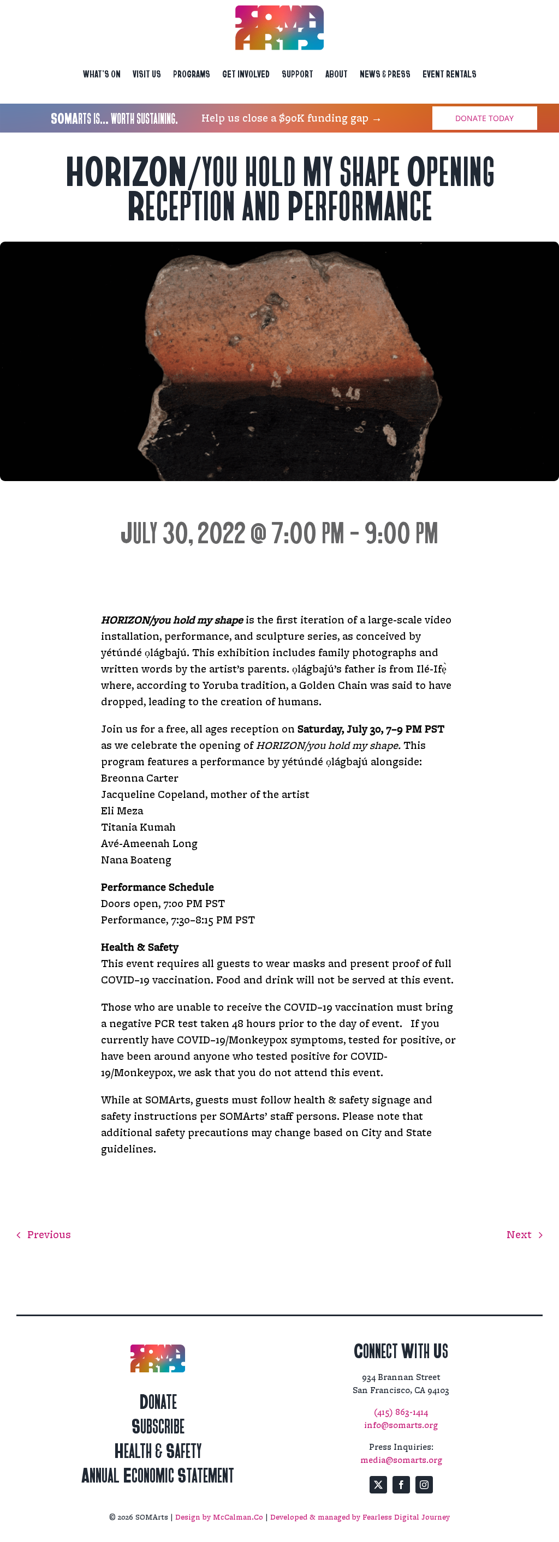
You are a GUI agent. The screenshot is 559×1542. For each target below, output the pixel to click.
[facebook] (401, 1484)
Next (519, 1234)
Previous (49, 1234)
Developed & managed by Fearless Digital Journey (360, 1517)
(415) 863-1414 (401, 1412)
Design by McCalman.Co (219, 1517)
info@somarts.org (401, 1425)
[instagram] (424, 1484)
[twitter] (378, 1484)
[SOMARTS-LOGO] (279, 10)
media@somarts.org (401, 1460)
